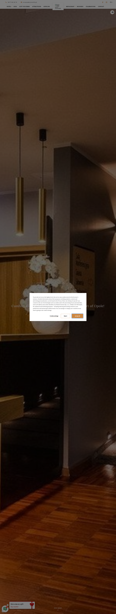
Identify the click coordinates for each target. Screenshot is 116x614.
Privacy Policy (61, 301)
